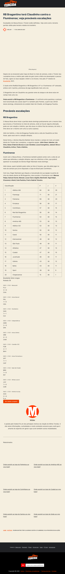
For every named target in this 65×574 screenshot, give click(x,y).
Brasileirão (6, 81)
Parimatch (24, 547)
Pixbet (30, 547)
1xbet (41, 547)
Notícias (9, 530)
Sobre (22, 571)
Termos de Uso (45, 571)
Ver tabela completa (11, 401)
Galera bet (18, 547)
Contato (54, 571)
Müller (32, 420)
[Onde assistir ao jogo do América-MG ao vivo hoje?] (48, 453)
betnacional (52, 547)
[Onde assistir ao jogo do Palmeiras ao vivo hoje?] (17, 453)
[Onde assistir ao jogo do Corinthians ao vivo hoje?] (17, 478)
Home (4, 530)
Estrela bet (36, 547)
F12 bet (46, 547)
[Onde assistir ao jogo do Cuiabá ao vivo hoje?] (48, 478)
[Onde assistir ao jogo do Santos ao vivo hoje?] (17, 503)
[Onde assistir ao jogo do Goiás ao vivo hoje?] (48, 503)
